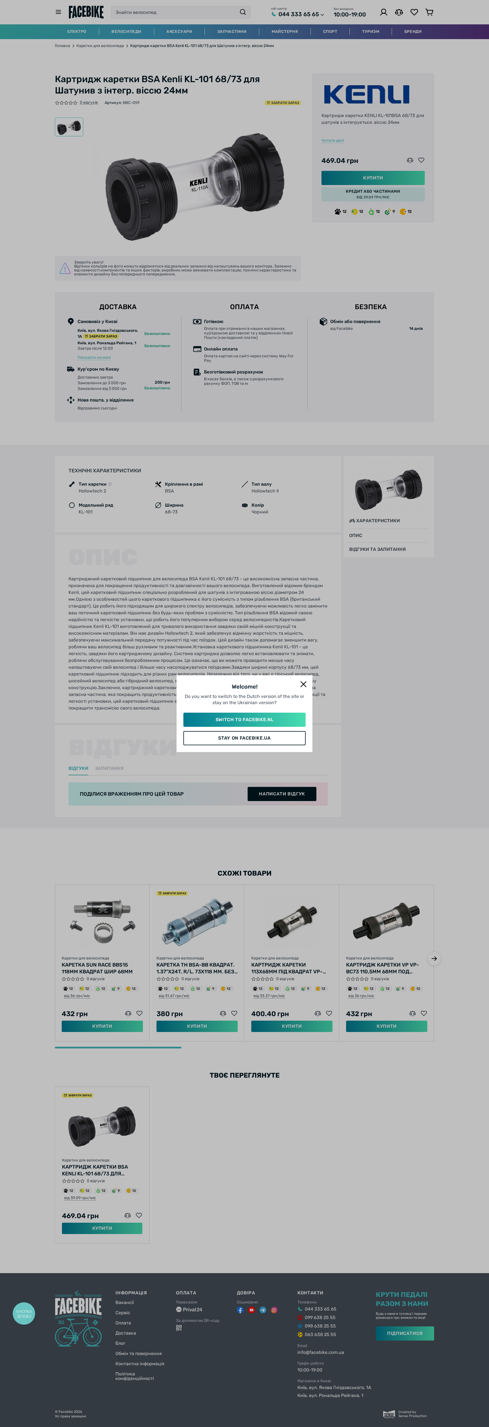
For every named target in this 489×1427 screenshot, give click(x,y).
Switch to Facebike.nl (244, 719)
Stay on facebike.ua (244, 738)
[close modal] (303, 684)
